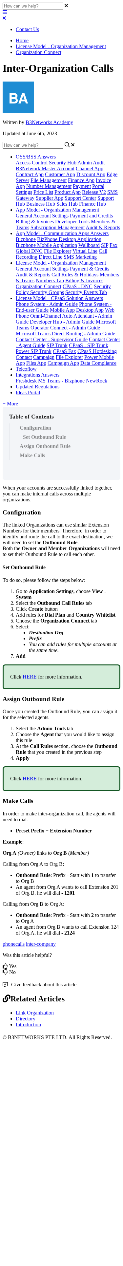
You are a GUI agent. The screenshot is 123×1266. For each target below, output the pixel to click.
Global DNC (29, 251)
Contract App (30, 174)
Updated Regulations (37, 386)
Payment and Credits (91, 215)
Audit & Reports (103, 227)
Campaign (43, 357)
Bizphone (26, 239)
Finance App (81, 180)
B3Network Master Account (45, 168)
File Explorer (57, 251)
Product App (67, 192)
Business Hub (40, 204)
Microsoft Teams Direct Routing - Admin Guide (65, 333)
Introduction (28, 1024)
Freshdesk (26, 380)
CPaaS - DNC (77, 286)
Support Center (80, 198)
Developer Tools (72, 221)
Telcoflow (26, 369)
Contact (24, 357)
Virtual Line (84, 251)
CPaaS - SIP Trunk (88, 345)
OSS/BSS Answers (36, 156)
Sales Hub (67, 204)
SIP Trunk (57, 345)
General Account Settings (42, 215)
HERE (30, 677)
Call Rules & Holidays (74, 274)
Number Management (49, 186)
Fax (113, 245)
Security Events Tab (86, 292)
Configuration (35, 428)
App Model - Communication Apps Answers (62, 233)
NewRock (96, 380)
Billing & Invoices (35, 221)
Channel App (89, 168)
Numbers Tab (50, 280)
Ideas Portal (28, 392)
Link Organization (35, 1012)
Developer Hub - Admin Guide (62, 322)
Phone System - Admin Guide (47, 304)
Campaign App (63, 363)
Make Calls (32, 455)
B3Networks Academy (49, 122)
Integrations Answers (37, 375)
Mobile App (62, 310)
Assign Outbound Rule (45, 446)
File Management (49, 180)
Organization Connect (38, 52)
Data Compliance (98, 363)
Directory (25, 1018)
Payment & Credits (89, 268)
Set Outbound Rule (44, 437)
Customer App (60, 174)
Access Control (32, 162)
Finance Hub (92, 204)
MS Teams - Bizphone (61, 380)
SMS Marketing (80, 257)
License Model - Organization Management (61, 46)
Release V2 (94, 192)
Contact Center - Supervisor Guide (52, 339)
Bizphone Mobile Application (46, 245)
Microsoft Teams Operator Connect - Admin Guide (66, 324)
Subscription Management (58, 227)
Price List (43, 192)
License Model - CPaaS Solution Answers (59, 298)
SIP (104, 245)
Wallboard (89, 245)
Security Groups (47, 292)
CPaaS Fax (64, 351)
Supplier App (49, 198)
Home (22, 40)
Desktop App (90, 310)
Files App (36, 363)
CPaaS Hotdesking (97, 351)
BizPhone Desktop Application (69, 239)
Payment (82, 186)
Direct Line (50, 257)
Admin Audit (91, 162)
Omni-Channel (45, 316)
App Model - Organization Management (57, 210)
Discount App (90, 174)
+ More (10, 403)
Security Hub (62, 162)
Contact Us (27, 29)
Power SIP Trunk (33, 351)
